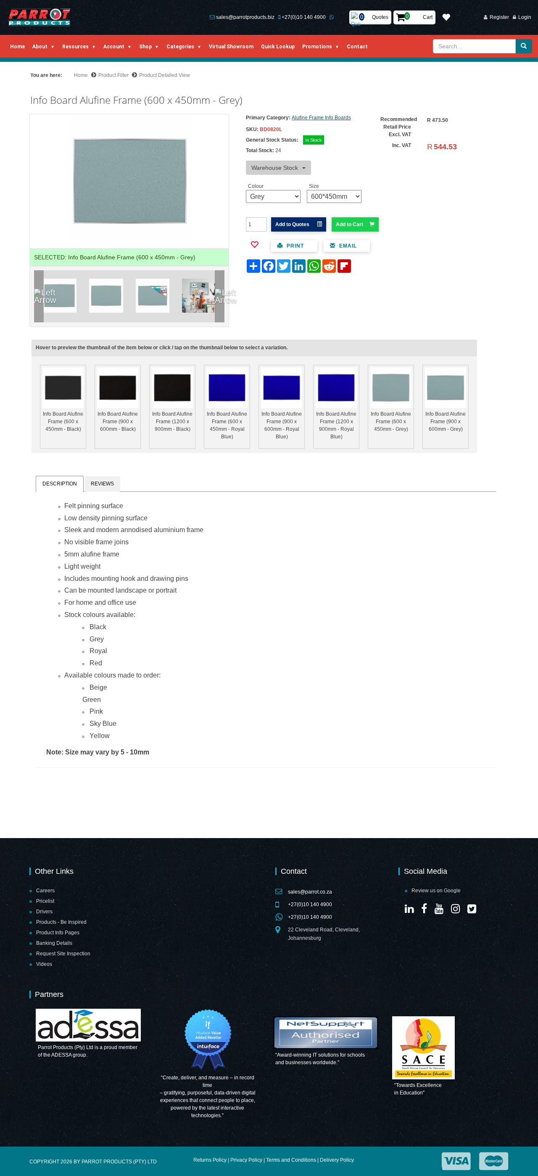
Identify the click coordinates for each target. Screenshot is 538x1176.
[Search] (523, 46)
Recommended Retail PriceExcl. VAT (398, 126)
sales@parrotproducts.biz (245, 17)
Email (347, 246)
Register (499, 17)
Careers (45, 891)
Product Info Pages (57, 933)
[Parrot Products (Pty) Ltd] (39, 17)
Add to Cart (349, 224)
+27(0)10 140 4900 (304, 17)
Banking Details (54, 943)
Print (294, 246)
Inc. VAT (401, 145)
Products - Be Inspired (61, 922)
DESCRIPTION (59, 484)
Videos (44, 964)
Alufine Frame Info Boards (321, 118)
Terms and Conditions (291, 1160)
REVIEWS (102, 484)
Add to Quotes (293, 224)
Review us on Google (436, 891)
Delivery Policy (337, 1160)
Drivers (44, 912)
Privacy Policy (246, 1160)
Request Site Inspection (63, 954)
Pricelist (45, 901)
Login (524, 17)
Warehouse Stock (274, 167)
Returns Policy (210, 1160)
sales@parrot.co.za (310, 892)
